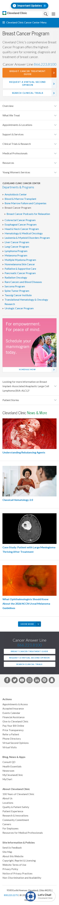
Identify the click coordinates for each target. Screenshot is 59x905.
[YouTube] (22, 680)
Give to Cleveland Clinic (15, 721)
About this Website (12, 856)
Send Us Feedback (12, 847)
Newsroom (8, 770)
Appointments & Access (15, 704)
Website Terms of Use (14, 864)
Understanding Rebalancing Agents (23, 452)
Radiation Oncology (16, 277)
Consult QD (8, 762)
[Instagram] (29, 680)
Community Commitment (15, 820)
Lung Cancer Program (17, 246)
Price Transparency (13, 730)
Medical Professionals (15, 153)
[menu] (53, 14)
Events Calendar (11, 713)
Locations (7, 802)
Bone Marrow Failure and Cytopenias (25, 203)
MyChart (7, 779)
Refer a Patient (10, 734)
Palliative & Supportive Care (20, 268)
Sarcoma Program (15, 286)
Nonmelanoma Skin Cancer (20, 264)
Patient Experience (12, 811)
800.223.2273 (11, 895)
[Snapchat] (52, 680)
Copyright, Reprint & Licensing (19, 860)
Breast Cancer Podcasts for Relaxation (28, 213)
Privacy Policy (10, 869)
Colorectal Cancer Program (20, 220)
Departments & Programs (18, 187)
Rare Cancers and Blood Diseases (23, 282)
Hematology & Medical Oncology (24, 233)
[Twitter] (14, 680)
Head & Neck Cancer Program (22, 229)
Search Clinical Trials (27, 93)
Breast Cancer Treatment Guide (28, 73)
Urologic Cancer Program (19, 308)
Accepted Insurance (13, 708)
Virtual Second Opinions (15, 742)
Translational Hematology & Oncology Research (26, 301)
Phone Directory (11, 738)
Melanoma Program (16, 255)
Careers (6, 824)
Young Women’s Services (16, 172)
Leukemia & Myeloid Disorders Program (27, 237)
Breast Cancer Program (18, 207)
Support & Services (13, 134)
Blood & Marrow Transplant (20, 198)
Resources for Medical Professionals (22, 832)
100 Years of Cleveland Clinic (18, 794)
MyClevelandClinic (12, 775)
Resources (8, 162)
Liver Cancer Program (17, 242)
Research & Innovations (15, 815)
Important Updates (29, 5)
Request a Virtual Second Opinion (27, 83)
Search (45, 14)
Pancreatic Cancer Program (20, 273)
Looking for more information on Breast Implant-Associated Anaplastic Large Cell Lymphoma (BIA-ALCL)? (25, 386)
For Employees (10, 828)
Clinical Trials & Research (16, 143)
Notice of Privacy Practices (17, 873)
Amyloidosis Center (16, 194)
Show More (27, 624)
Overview (7, 106)
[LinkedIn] (37, 680)
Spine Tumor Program (17, 290)
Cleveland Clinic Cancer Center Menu (26, 22)
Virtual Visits (9, 747)
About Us (7, 798)
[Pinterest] (44, 680)
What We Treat (11, 115)
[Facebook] (7, 680)
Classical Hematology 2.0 (17, 500)
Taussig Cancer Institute (18, 295)
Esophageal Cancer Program (21, 224)
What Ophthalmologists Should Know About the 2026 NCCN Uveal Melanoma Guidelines (26, 604)
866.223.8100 (45, 64)
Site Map (7, 851)
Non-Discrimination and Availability (21, 877)
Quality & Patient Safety (15, 807)
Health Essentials (11, 766)
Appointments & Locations (17, 124)
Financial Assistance (13, 717)
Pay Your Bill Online (13, 725)
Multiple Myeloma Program (20, 259)
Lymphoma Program (16, 251)
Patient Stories (10, 400)
